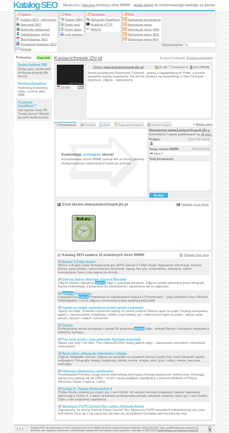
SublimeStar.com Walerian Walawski (177, 430)
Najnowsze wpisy (140, 24)
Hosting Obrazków (32, 83)
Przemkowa (77, 293)
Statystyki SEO (31, 24)
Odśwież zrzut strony (195, 204)
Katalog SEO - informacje (38, 19)
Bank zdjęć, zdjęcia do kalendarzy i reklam (94, 353)
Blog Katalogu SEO (34, 39)
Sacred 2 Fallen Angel (78, 261)
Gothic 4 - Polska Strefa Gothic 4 (87, 388)
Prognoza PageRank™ (27, 103)
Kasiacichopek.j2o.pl (78, 58)
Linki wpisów (73, 34)
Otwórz (118, 67)
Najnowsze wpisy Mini (143, 39)
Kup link (43, 57)
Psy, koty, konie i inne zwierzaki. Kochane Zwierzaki (101, 339)
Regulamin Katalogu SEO (39, 44)
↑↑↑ (20, 429)
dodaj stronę (143, 5)
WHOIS (96, 29)
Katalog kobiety (199, 58)
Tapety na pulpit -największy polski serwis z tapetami (102, 307)
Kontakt (26, 49)
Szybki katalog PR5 (32, 64)
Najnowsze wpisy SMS (143, 29)
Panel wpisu (73, 29)
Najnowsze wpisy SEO (143, 34)
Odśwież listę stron (196, 255)
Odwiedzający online (35, 34)
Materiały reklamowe (35, 29)
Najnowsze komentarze (144, 19)
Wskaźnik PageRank (105, 19)
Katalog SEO (35, 5)
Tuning (67, 325)
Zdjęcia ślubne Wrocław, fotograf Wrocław (94, 279)
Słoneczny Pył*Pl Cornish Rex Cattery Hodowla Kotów (103, 406)
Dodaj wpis (72, 24)
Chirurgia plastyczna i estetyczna (87, 371)
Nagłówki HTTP (101, 24)
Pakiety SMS (74, 19)
